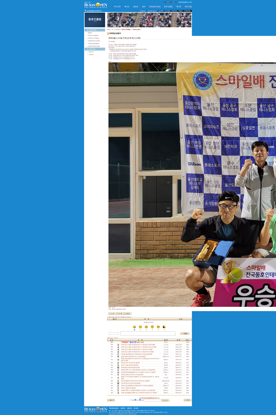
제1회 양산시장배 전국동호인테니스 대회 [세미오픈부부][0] (138, 344)
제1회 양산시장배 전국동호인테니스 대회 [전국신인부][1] (137, 351)
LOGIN (171, 2)
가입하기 (91, 54)
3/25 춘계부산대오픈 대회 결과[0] (131, 383)
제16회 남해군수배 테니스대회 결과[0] (132, 374)
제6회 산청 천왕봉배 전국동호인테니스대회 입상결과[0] (137, 385)
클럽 (108, 29)
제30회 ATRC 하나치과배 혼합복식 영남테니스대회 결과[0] (138, 370)
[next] (157, 398)
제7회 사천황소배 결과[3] (128, 388)
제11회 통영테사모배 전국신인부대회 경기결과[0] (135, 381)
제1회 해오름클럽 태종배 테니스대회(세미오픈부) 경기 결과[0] (139, 392)
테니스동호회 (116, 29)
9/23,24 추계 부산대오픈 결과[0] (130, 362)
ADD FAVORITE (183, 2)
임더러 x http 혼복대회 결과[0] (130, 365)
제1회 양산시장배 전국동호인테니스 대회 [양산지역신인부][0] (139, 347)
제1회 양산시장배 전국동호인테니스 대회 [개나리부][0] (137, 349)
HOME (165, 2)
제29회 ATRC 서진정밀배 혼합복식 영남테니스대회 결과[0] (138, 390)
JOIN (175, 2)
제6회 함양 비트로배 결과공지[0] (130, 367)
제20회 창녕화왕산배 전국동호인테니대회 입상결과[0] (137, 354)
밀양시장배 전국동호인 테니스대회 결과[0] (133, 356)
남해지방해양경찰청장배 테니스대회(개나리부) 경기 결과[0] (138, 372)
